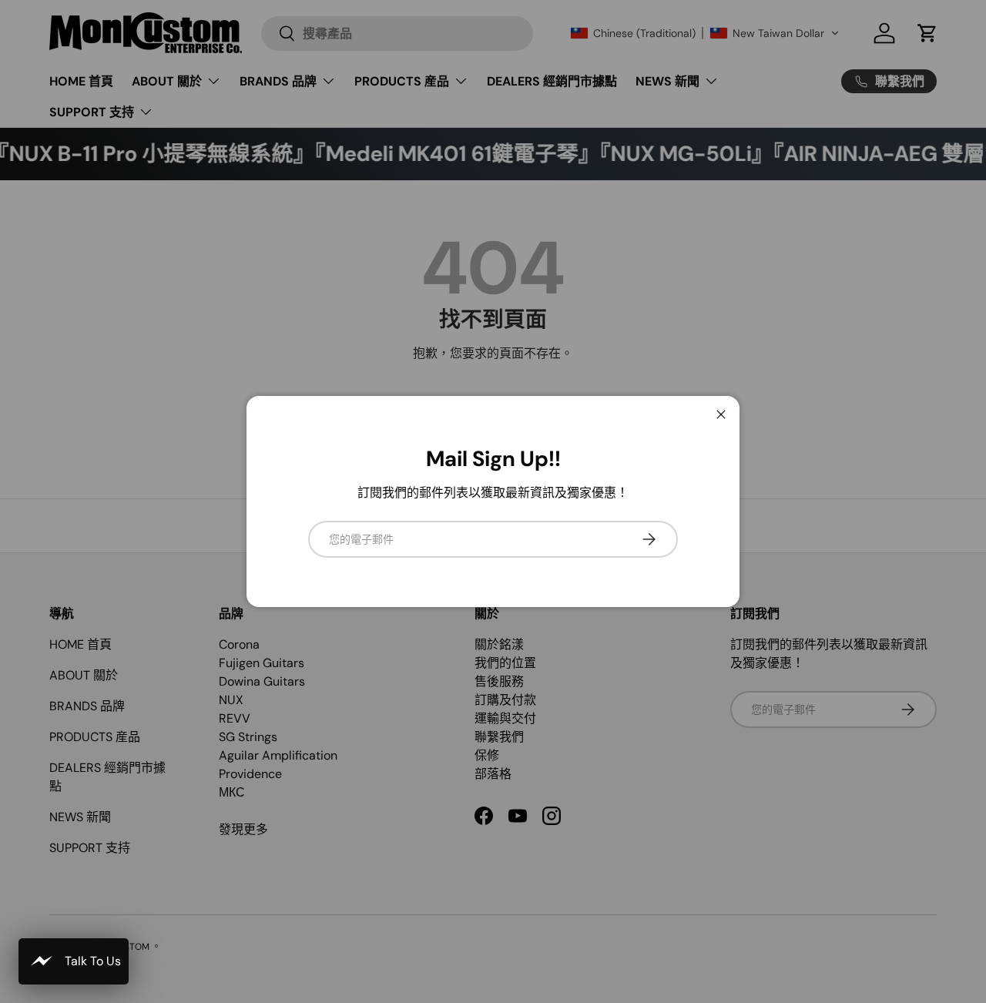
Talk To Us (93, 961)
